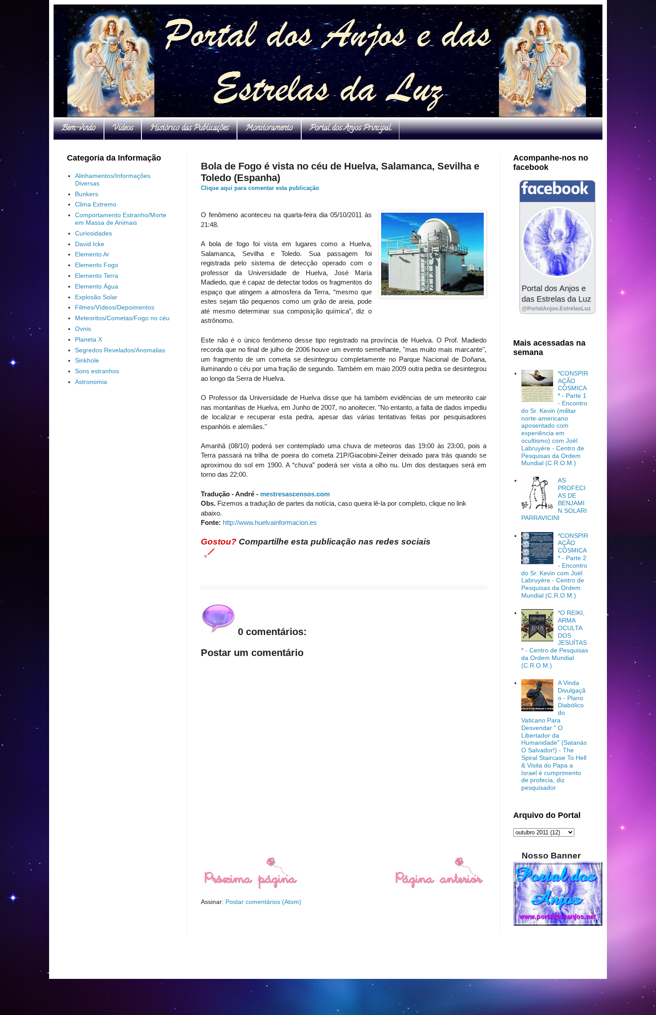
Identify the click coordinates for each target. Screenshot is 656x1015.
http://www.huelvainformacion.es (270, 522)
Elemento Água (96, 286)
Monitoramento (269, 128)
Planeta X (88, 339)
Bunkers (86, 194)
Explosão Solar (96, 297)
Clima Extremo (95, 204)
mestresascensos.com (295, 494)
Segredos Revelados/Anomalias (120, 350)
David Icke (89, 244)
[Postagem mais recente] (250, 887)
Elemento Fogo (96, 264)
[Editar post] (208, 552)
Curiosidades (93, 233)
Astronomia (91, 381)
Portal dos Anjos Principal (350, 128)
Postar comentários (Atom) (263, 901)
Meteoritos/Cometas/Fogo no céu (122, 318)
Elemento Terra (96, 275)
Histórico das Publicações (189, 128)
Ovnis (83, 328)
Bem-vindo (78, 128)
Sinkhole (87, 360)
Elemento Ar (92, 254)
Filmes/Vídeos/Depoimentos (114, 307)
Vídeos (122, 128)
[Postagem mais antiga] (438, 887)
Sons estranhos (97, 371)
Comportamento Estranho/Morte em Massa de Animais (120, 218)
